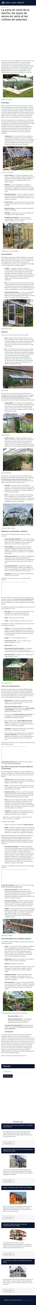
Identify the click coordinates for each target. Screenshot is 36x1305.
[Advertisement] (18, 40)
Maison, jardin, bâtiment (14, 3)
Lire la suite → (8, 1143)
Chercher (8, 1076)
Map (23, 1300)
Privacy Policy (28, 1300)
